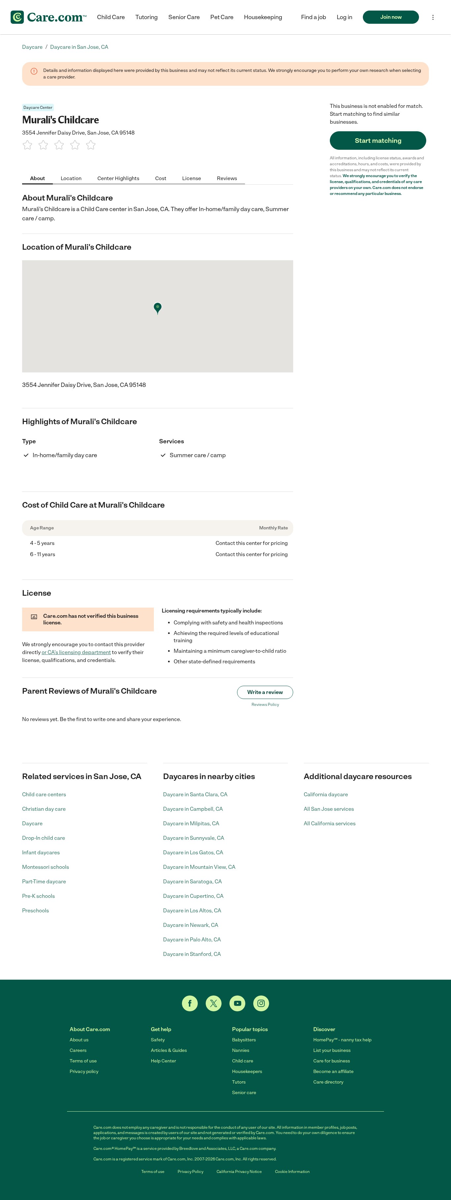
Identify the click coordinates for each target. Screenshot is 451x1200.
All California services (330, 823)
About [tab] (37, 178)
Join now (391, 17)
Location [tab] (71, 178)
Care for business (331, 1061)
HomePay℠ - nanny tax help (342, 1040)
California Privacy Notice (239, 1171)
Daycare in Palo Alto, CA (192, 939)
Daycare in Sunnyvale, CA (193, 838)
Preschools (35, 910)
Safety (158, 1040)
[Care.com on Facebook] (190, 1003)
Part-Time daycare (44, 881)
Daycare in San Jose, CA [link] (79, 47)
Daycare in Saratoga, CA (192, 881)
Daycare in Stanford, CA (192, 954)
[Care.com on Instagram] (261, 1003)
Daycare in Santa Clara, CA (195, 794)
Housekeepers (247, 1071)
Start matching (378, 140)
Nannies (240, 1050)
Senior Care (184, 17)
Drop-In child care (43, 838)
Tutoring (146, 17)
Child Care (111, 17)
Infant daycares (41, 852)
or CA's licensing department (76, 652)
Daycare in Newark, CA (190, 925)
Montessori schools (45, 867)
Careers (78, 1050)
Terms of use (83, 1061)
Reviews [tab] (227, 178)
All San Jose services (329, 809)
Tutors (239, 1082)
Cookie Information (292, 1171)
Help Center (163, 1061)
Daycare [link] (32, 47)
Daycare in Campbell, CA (193, 809)
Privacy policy (84, 1071)
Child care (242, 1061)
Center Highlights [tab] (118, 178)
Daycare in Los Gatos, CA (193, 852)
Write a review (265, 692)
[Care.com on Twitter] (214, 1003)
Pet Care (221, 17)
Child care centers (44, 794)
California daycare (326, 794)
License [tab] (191, 178)
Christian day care (44, 809)
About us (79, 1040)
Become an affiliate (333, 1071)
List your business (332, 1050)
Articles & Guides (169, 1050)
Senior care (244, 1092)
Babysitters (244, 1040)
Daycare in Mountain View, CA (199, 867)
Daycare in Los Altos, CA (192, 910)
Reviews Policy (265, 704)
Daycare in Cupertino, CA (193, 896)
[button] (344, 17)
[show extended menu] (433, 17)
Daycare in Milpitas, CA (191, 823)
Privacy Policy (190, 1171)
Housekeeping (263, 17)
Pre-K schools (38, 896)
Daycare (32, 823)
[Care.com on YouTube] (237, 1003)
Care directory (328, 1082)
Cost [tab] (160, 178)
